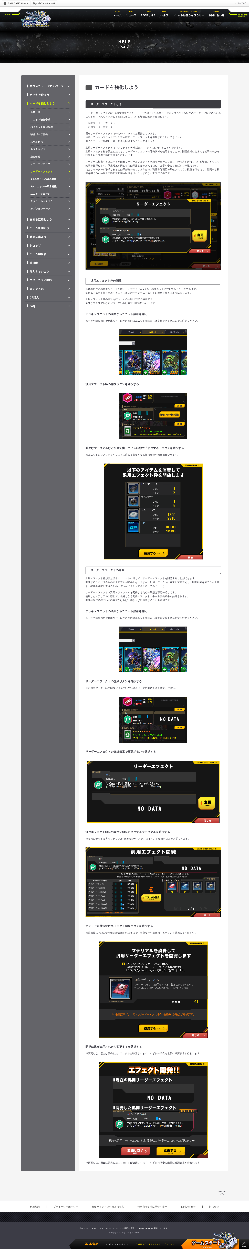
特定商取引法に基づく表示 (152, 1206)
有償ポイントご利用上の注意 (108, 1206)
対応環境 (214, 1206)
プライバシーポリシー (65, 1206)
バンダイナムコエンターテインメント (106, 1228)
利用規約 (35, 1206)
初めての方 (241, 3)
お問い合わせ (188, 1206)
